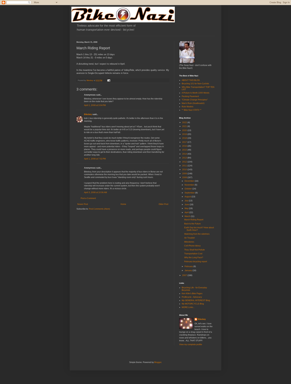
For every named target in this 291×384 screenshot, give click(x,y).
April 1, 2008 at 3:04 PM (95, 105)
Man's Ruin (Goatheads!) (193, 103)
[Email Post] (108, 80)
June (187, 204)
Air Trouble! (189, 238)
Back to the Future (192, 224)
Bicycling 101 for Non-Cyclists (195, 83)
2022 (184, 122)
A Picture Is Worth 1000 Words (195, 93)
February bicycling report (195, 261)
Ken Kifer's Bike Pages (192, 293)
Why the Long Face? (193, 257)
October (188, 189)
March (188, 216)
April (187, 212)
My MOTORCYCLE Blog (193, 304)
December (190, 181)
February (189, 266)
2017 (184, 142)
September (190, 193)
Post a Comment (88, 198)
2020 (184, 130)
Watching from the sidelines (196, 234)
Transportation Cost (193, 253)
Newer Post (82, 204)
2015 (184, 150)
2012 (184, 162)
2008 (184, 177)
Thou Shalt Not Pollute (194, 250)
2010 (184, 169)
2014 (184, 154)
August (188, 196)
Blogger (157, 362)
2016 (184, 146)
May (187, 208)
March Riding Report (193, 219)
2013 (184, 158)
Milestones (189, 242)
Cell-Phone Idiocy (192, 246)
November (190, 185)
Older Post (163, 204)
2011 (184, 165)
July (187, 200)
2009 (184, 173)
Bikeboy (88, 114)
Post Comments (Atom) (99, 209)
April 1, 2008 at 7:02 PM (95, 159)
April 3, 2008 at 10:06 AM (95, 192)
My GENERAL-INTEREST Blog (196, 300)
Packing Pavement (190, 96)
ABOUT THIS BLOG (191, 80)
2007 (184, 275)
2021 (184, 126)
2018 (184, 138)
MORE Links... (188, 307)
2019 (184, 134)
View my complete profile (190, 344)
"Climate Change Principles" (195, 100)
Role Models (187, 106)
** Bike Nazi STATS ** (191, 110)
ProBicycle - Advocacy (192, 297)
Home (123, 204)
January (188, 270)
